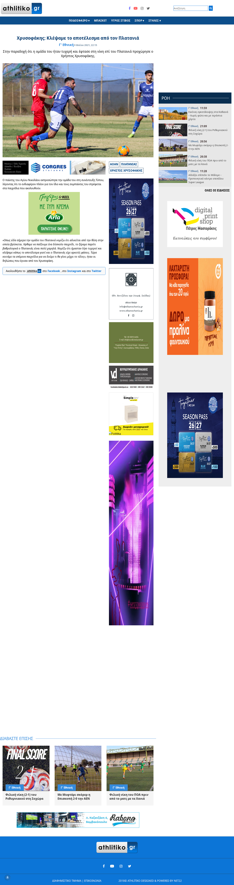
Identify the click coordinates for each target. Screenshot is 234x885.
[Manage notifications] (7, 877)
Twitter (96, 271)
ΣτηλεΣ (154, 20)
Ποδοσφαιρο (78, 20)
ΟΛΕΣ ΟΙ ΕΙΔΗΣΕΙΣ (217, 190)
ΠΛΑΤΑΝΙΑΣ (129, 164)
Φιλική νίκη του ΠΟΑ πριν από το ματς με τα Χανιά (207, 162)
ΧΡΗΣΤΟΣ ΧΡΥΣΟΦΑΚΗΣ (126, 170)
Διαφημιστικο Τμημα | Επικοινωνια (76, 881)
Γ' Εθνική (66, 44)
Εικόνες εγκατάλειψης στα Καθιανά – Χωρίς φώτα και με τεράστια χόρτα (208, 115)
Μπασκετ (100, 20)
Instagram (74, 271)
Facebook (54, 271)
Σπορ (138, 20)
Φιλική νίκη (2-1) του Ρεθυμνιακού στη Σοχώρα (207, 131)
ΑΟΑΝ (114, 164)
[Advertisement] (131, 681)
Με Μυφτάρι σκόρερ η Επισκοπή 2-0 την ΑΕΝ (208, 146)
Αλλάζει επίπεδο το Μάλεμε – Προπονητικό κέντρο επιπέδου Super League (206, 178)
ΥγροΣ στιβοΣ (121, 20)
